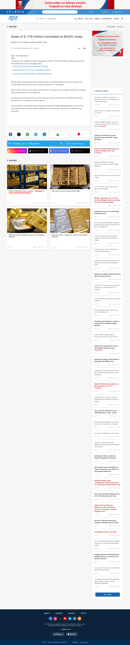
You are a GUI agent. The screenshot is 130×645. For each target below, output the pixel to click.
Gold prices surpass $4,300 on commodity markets (32, 74)
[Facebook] (7, 12)
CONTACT (58, 613)
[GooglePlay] (58, 634)
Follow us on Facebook (60, 151)
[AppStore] (71, 634)
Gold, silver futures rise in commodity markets (30, 66)
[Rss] (23, 12)
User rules (75, 642)
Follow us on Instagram (18, 151)
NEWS (97, 19)
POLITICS (89, 19)
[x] (60, 619)
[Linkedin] (21, 12)
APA (12, 58)
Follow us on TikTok (38, 151)
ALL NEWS (78, 19)
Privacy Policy (84, 642)
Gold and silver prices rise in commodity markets (31, 70)
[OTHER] (121, 18)
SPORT (116, 19)
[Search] (75, 12)
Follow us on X (78, 151)
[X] (13, 12)
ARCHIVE (71, 613)
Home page (111, 27)
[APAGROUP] (65, 629)
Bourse (120, 27)
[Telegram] (18, 12)
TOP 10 (83, 613)
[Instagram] (10, 12)
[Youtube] (15, 12)
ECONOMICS (107, 19)
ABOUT (47, 613)
